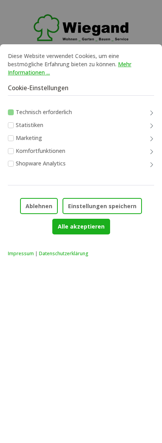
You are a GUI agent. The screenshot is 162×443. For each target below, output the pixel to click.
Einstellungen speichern (102, 206)
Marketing (29, 138)
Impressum (21, 253)
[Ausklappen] (151, 114)
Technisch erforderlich (44, 112)
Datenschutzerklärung (63, 253)
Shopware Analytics (41, 163)
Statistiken (29, 125)
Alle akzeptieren (81, 226)
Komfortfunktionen (40, 150)
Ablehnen (39, 206)
